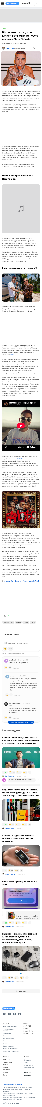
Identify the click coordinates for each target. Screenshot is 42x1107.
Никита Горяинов (10, 874)
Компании (6, 1069)
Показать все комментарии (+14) (21, 722)
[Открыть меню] (2, 3)
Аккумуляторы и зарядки (8, 1030)
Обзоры (25, 622)
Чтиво (5, 1072)
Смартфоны (7, 1033)
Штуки (5, 1043)
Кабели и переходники (10, 1048)
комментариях (19, 653)
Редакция (27, 1072)
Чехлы (5, 1041)
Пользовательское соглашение (12, 1084)
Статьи (33, 622)
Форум (5, 1067)
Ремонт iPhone (29, 1068)
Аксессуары (7, 1062)
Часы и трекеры (8, 1038)
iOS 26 (25, 1023)
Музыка (18, 622)
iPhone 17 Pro (28, 1031)
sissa (12, 676)
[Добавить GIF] (10, 649)
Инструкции (28, 1060)
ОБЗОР (4, 28)
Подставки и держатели (11, 1051)
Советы (27, 1057)
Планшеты (6, 1036)
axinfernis (12, 660)
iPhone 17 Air (28, 1033)
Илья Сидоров (9, 776)
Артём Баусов (9, 926)
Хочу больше (21, 991)
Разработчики (28, 1065)
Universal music (8, 622)
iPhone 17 (26, 1028)
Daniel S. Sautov (15, 703)
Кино (5, 1075)
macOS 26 (27, 1026)
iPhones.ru (7, 1103)
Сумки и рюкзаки (8, 1046)
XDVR (12, 355)
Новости (6, 1059)
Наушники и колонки (9, 1026)
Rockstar (19, 459)
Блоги (5, 1064)
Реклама (27, 1075)
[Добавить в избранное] (34, 48)
